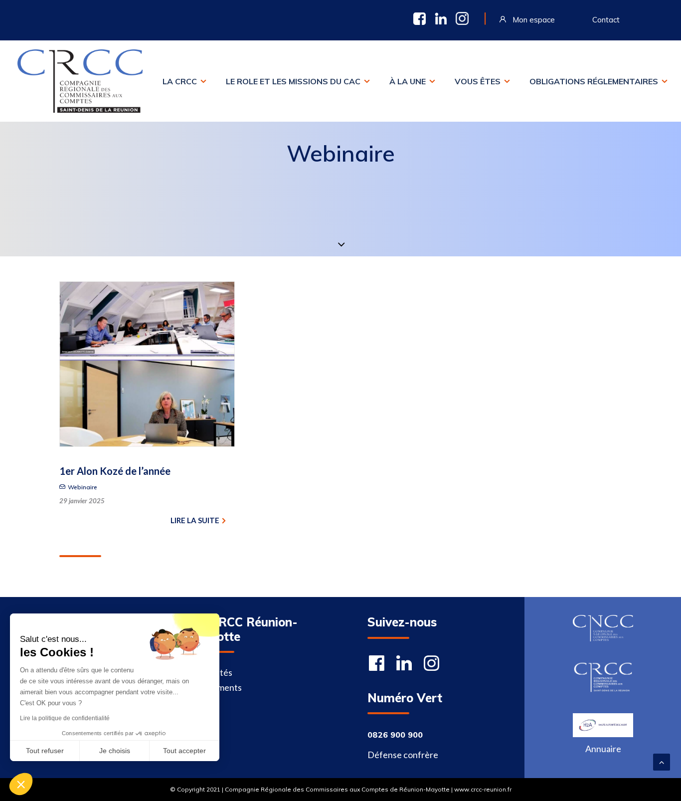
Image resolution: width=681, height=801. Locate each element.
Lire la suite (194, 520)
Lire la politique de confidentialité (65, 718)
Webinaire (82, 487)
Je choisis (114, 751)
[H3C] (603, 725)
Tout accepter (184, 751)
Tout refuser (45, 751)
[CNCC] (603, 628)
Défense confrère (402, 754)
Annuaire (603, 748)
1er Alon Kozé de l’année (114, 471)
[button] (21, 784)
